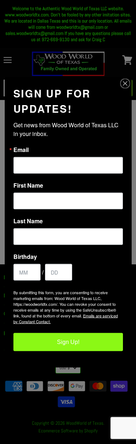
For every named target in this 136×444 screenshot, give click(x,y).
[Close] (125, 83)
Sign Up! (68, 342)
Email (21, 149)
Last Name (28, 221)
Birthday (25, 256)
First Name (28, 185)
